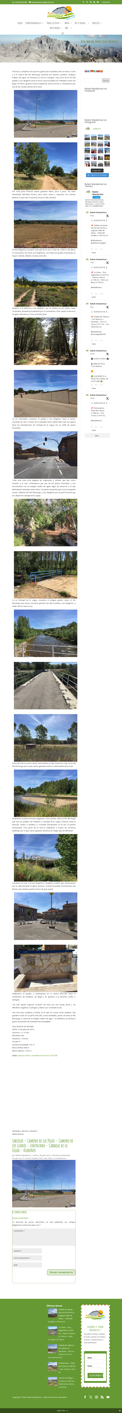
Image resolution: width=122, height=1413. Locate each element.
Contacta (106, 2)
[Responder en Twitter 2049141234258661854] (92, 427)
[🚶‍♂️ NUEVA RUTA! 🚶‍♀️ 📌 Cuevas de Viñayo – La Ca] (87, 144)
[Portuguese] (98, 71)
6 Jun (91, 307)
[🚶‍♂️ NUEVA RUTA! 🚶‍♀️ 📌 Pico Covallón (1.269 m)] (87, 150)
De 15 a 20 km (25, 1158)
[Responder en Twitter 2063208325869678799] (92, 341)
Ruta (50, 1158)
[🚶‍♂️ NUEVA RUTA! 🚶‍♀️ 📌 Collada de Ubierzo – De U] (100, 137)
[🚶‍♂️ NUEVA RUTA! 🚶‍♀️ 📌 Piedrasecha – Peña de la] (107, 137)
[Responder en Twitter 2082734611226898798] (92, 249)
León (45, 1158)
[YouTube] (98, 2)
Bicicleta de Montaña (61, 1155)
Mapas (67, 23)
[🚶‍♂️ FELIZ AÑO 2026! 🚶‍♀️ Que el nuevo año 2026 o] (94, 157)
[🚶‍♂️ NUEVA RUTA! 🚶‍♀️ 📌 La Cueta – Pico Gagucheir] (94, 137)
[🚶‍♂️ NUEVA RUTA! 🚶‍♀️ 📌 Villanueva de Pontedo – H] (107, 164)
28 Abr (92, 354)
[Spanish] (101, 71)
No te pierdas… (81, 23)
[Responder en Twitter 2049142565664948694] (92, 385)
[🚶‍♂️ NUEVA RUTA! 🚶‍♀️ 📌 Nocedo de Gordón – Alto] (100, 164)
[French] (89, 71)
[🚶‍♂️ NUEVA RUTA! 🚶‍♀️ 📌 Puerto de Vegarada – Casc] (107, 144)
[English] (86, 71)
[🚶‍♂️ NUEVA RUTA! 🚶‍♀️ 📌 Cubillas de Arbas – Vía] (87, 137)
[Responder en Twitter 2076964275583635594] (92, 294)
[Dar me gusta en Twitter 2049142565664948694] (102, 385)
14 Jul (92, 262)
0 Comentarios (60, 1158)
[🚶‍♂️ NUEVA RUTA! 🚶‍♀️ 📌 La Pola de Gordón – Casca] (94, 150)
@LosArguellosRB (98, 334)
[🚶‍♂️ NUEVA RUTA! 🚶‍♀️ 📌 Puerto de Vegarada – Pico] (107, 150)
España (35, 1158)
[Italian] (95, 71)
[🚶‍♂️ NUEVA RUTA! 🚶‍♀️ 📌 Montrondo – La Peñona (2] (100, 150)
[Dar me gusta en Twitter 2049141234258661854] (102, 427)
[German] (92, 71)
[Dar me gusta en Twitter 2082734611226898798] (102, 249)
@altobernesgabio (98, 243)
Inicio (20, 23)
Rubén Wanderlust (33, 23)
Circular (15, 1158)
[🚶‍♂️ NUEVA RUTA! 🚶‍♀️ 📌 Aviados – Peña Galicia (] (100, 144)
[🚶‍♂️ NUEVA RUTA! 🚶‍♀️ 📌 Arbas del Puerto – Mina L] (94, 164)
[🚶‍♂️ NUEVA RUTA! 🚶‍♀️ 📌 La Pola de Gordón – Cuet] (94, 144)
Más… (67, 28)
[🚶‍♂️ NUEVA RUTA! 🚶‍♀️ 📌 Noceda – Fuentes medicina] (87, 157)
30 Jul (92, 216)
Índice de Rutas (53, 23)
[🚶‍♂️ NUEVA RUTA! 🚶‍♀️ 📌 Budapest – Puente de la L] (100, 157)
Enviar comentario (61, 1272)
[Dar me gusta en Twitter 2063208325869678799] (102, 341)
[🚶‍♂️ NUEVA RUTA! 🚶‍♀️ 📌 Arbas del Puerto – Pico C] (87, 164)
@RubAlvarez (96, 240)
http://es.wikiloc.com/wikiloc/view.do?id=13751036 (37, 1056)
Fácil (40, 1158)
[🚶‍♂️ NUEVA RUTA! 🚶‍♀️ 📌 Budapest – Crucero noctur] (107, 157)
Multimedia (55, 28)
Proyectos (96, 23)
